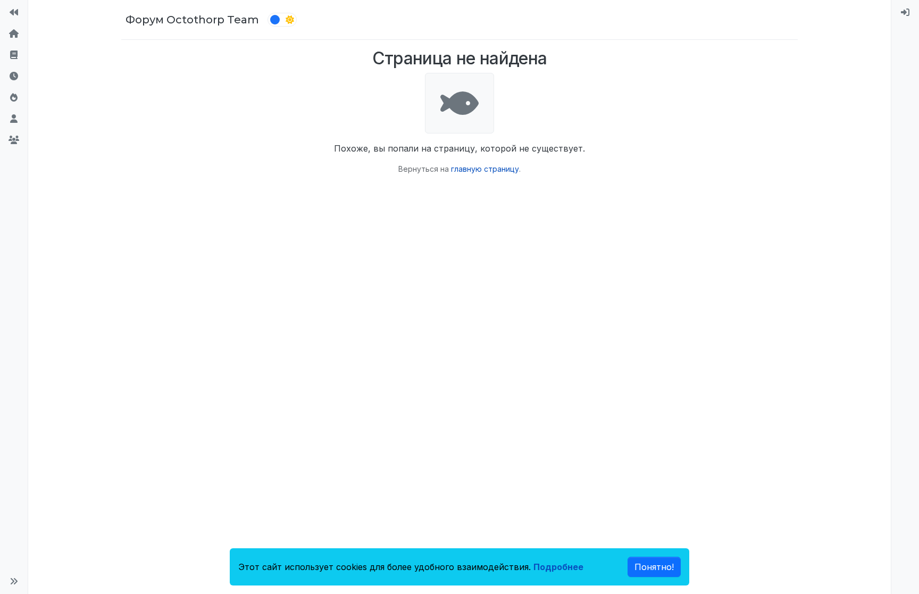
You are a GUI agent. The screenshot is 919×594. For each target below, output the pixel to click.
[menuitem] (905, 12)
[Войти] (905, 12)
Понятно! (654, 567)
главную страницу (485, 168)
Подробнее (558, 567)
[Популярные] (13, 97)
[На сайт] (13, 12)
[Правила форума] (13, 55)
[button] (13, 581)
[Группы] (13, 140)
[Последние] (13, 76)
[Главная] (13, 34)
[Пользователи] (13, 119)
